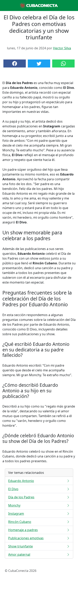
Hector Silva (62, 48)
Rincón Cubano (19, 522)
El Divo (13, 489)
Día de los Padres (21, 497)
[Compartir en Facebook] (14, 63)
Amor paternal (19, 554)
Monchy (14, 505)
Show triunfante (20, 546)
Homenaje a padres (23, 530)
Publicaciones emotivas (26, 538)
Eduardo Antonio (21, 481)
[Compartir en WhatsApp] (63, 63)
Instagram (16, 513)
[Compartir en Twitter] (39, 63)
